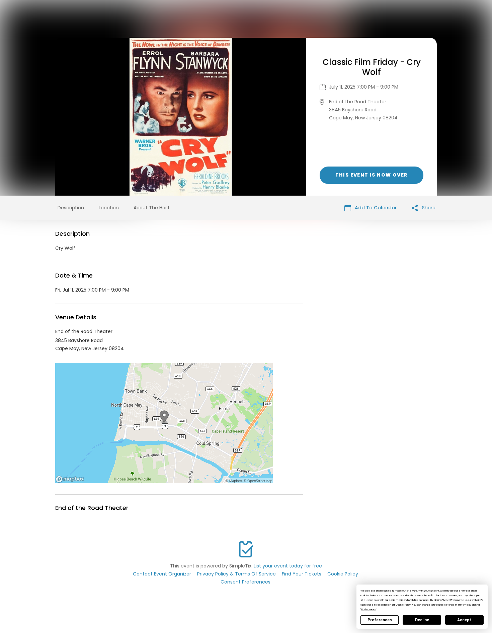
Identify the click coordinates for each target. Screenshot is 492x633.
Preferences (379, 620)
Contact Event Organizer (162, 573)
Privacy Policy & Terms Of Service (236, 573)
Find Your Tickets (301, 573)
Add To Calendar (375, 207)
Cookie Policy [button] (403, 604)
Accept (464, 620)
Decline (422, 620)
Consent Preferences (245, 581)
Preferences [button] (368, 609)
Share (428, 207)
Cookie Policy (342, 573)
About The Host (152, 207)
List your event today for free (288, 565)
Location (109, 207)
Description (71, 207)
